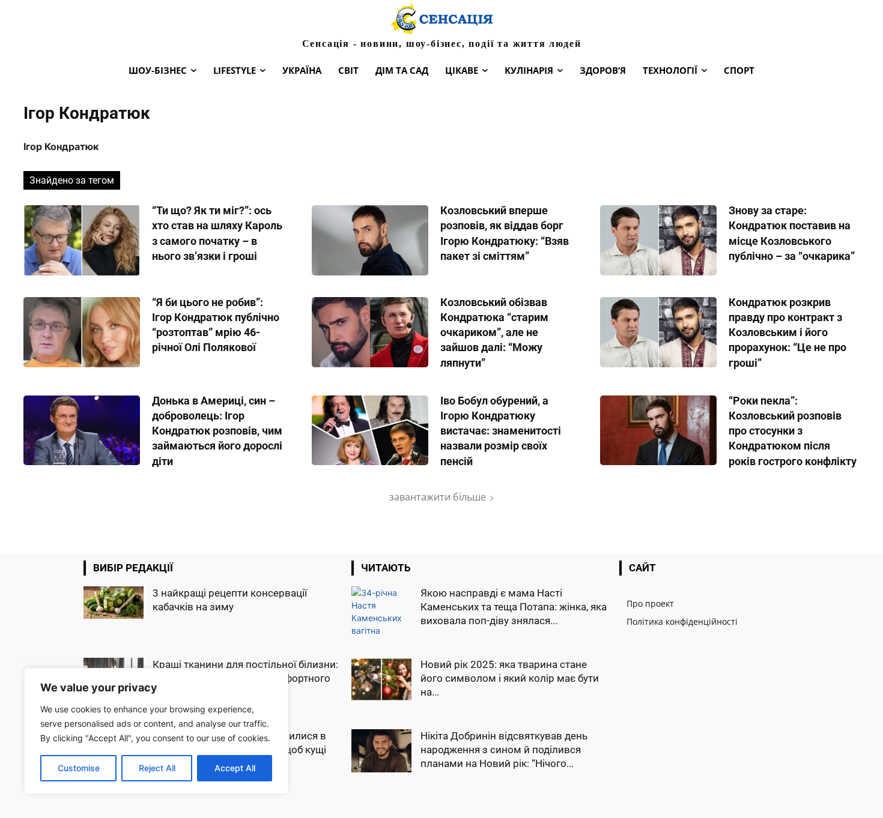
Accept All (234, 768)
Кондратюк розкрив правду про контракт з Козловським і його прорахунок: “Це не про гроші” (787, 332)
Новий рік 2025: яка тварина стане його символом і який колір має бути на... (509, 678)
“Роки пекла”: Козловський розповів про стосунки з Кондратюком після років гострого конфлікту (793, 431)
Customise (79, 768)
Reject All (157, 768)
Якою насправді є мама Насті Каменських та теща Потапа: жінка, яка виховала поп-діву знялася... (513, 607)
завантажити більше (437, 497)
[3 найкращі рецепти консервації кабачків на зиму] (113, 602)
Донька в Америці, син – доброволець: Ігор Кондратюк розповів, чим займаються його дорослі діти (217, 431)
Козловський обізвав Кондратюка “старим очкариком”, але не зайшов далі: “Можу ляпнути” (494, 332)
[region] (156, 731)
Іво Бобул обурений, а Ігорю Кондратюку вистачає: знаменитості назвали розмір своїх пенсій (500, 431)
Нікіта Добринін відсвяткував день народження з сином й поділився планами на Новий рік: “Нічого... (503, 749)
